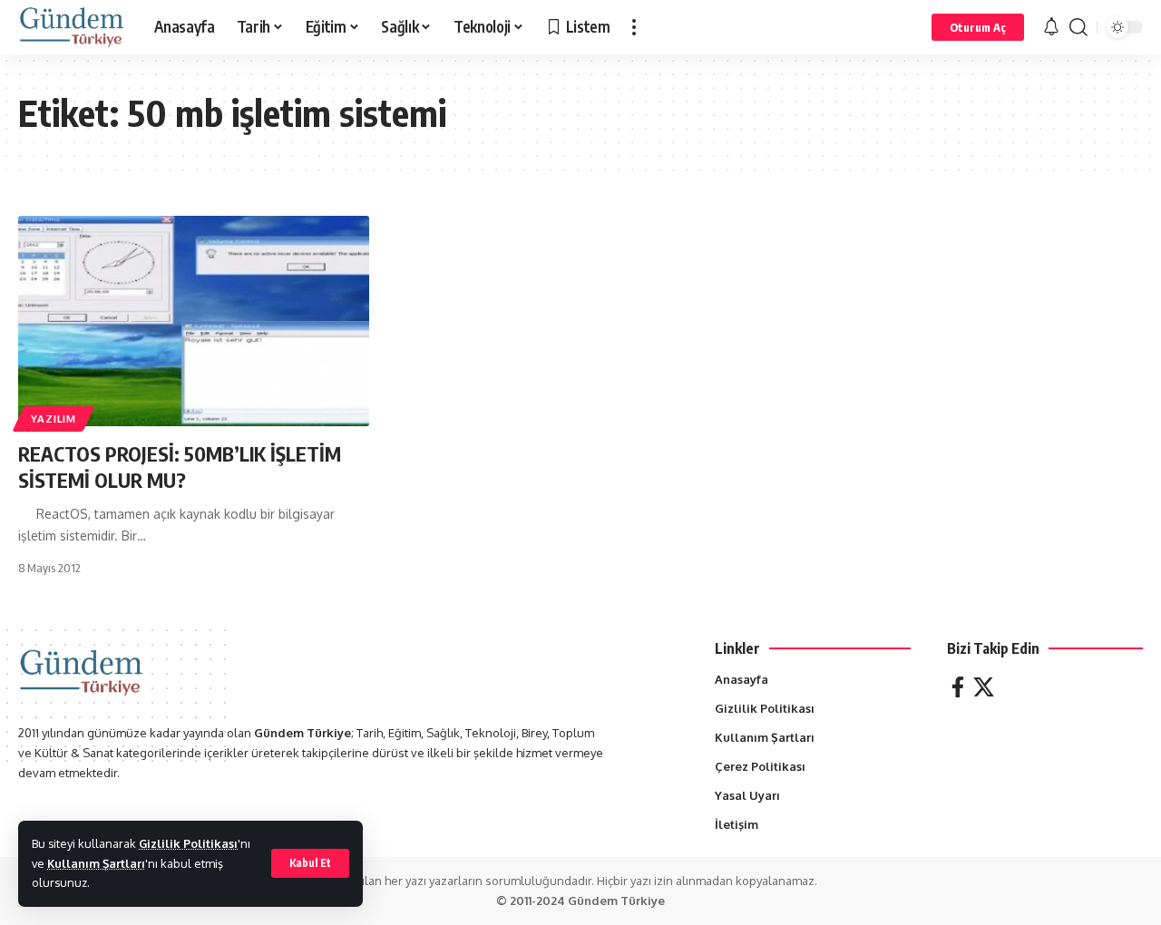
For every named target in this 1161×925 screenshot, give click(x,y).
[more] (634, 27)
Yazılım (53, 418)
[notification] (1051, 27)
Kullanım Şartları (96, 863)
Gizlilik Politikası (188, 843)
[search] (1078, 27)
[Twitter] (984, 687)
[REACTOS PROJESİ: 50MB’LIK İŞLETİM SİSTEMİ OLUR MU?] (193, 321)
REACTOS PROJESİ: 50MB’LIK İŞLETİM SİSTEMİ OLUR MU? (179, 466)
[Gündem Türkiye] (71, 27)
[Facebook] (958, 687)
